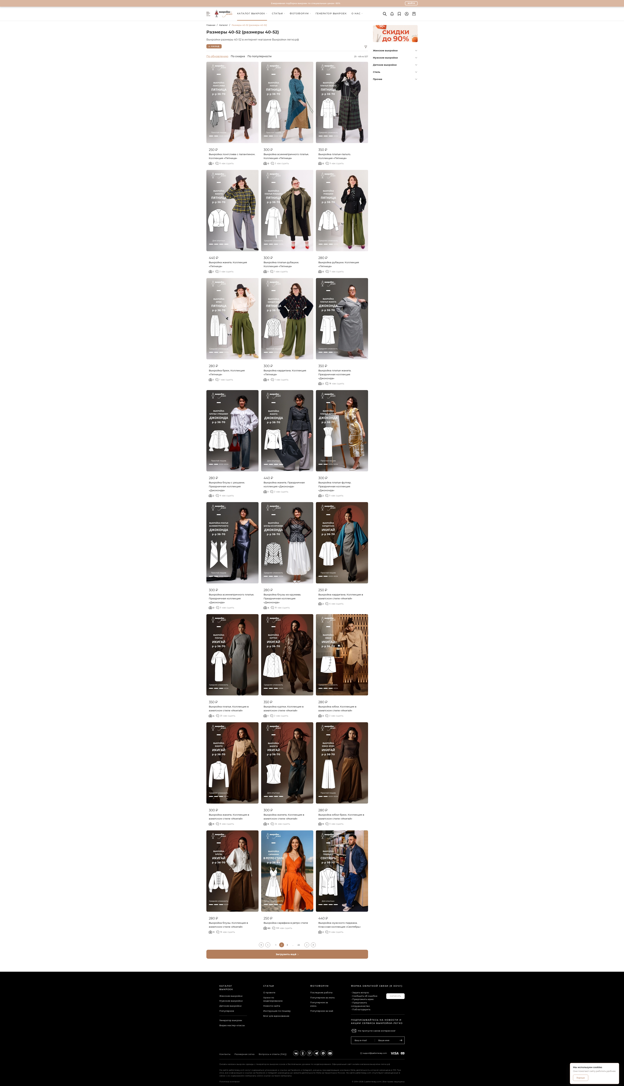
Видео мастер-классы (232, 1025)
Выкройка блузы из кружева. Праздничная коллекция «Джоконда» (282, 598)
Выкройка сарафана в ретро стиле (286, 922)
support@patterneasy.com (375, 1053)
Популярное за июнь (319, 1004)
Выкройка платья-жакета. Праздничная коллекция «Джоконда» (334, 374)
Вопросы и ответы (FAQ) (273, 1054)
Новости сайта (271, 1006)
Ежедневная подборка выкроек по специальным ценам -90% (305, 3)
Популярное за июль (322, 997)
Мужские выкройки (385, 57)
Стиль (376, 72)
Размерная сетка (244, 1054)
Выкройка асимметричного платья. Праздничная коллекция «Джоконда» (231, 598)
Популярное (226, 1011)
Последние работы (321, 992)
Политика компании (229, 1081)
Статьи (268, 986)
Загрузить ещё (286, 954)
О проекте (269, 992)
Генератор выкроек (230, 1020)
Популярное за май (321, 1011)
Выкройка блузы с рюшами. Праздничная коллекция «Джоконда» (227, 486)
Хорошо (580, 1077)
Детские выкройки (385, 64)
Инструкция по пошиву (277, 1011)
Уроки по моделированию (273, 999)
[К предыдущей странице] (267, 944)
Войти (411, 3)
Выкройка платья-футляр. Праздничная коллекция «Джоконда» (334, 486)
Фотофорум (319, 986)
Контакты (224, 1054)
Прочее (377, 79)
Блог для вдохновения (276, 1016)
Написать (395, 996)
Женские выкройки (385, 50)
